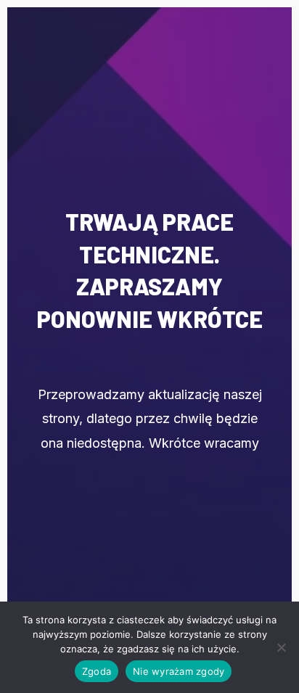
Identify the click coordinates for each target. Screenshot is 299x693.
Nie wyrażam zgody (178, 671)
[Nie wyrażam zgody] (281, 647)
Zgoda (96, 671)
